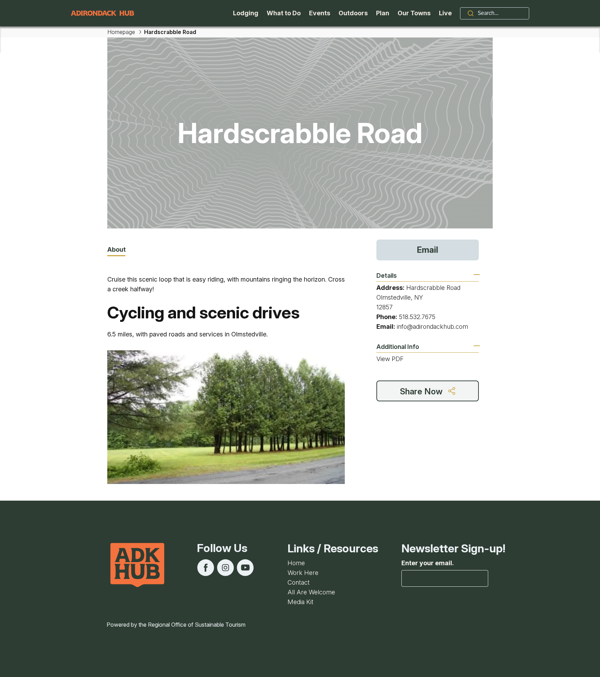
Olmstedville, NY (399, 297)
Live (445, 13)
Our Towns (414, 13)
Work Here (303, 572)
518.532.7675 (417, 316)
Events (319, 13)
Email (427, 250)
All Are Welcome (311, 592)
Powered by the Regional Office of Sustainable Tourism (176, 624)
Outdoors (353, 13)
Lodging (245, 13)
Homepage (121, 31)
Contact (299, 582)
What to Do (284, 13)
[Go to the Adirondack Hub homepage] (102, 13)
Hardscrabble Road (433, 287)
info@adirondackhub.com (432, 326)
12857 (384, 307)
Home (296, 563)
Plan (382, 13)
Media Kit (301, 601)
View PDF (390, 358)
